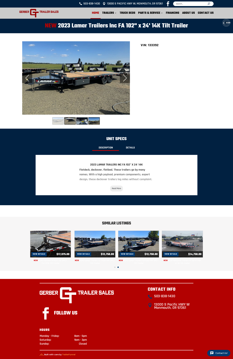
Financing (172, 13)
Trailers (108, 13)
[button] (114, 267)
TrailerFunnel (68, 354)
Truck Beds (127, 13)
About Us (188, 13)
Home (95, 13)
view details (39, 254)
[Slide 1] (58, 121)
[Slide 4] (94, 121)
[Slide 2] (70, 121)
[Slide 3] (82, 121)
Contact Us (206, 13)
